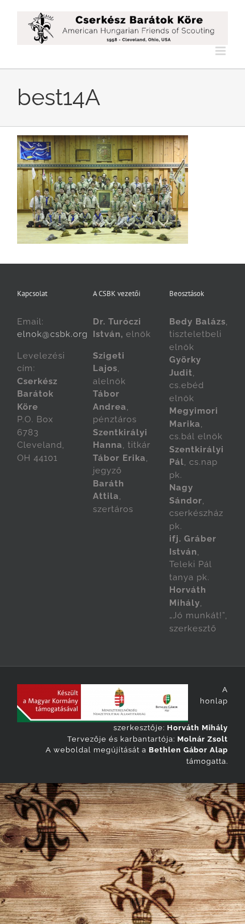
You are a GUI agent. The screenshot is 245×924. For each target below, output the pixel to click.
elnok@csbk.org (52, 334)
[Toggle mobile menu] (221, 51)
